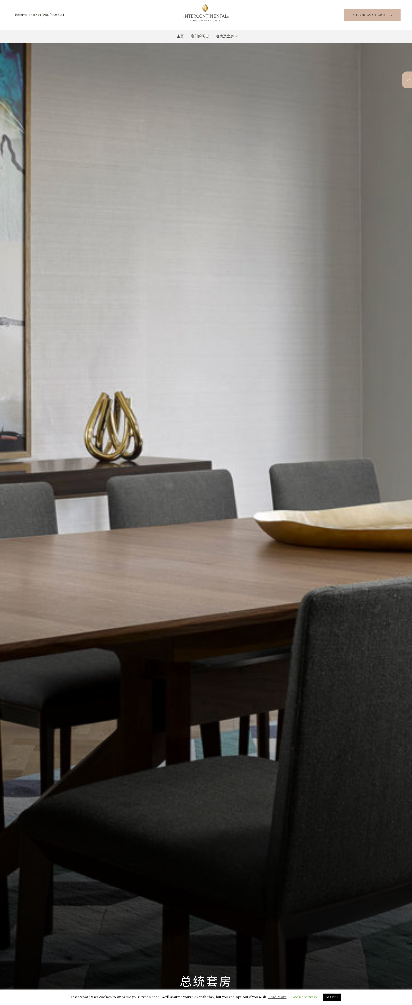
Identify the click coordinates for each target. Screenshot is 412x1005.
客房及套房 (225, 36)
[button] (372, 15)
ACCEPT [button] (332, 997)
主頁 (180, 36)
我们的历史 (200, 36)
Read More (277, 997)
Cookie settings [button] (304, 997)
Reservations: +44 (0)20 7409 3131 (39, 15)
